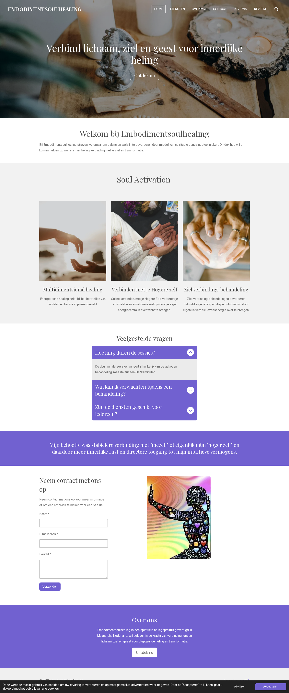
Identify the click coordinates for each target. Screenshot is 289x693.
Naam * (44, 514)
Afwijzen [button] (239, 686)
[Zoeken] (276, 9)
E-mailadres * (48, 534)
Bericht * (45, 554)
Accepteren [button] (270, 686)
